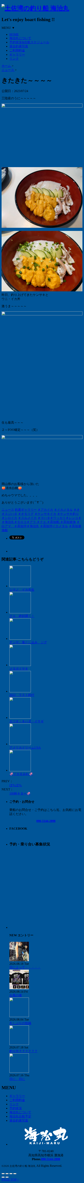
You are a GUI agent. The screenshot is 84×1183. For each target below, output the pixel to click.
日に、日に (17, 1079)
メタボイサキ (18, 668)
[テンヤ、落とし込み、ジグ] (20, 638)
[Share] (7, 1173)
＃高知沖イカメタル (54, 526)
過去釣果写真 (18, 46)
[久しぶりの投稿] (19, 1016)
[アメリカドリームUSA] (20, 744)
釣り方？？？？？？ (23, 1051)
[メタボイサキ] (20, 665)
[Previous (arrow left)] (3, 1177)
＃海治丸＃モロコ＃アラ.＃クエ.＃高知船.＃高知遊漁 (39, 522)
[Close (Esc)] (3, 1173)
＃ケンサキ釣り (68, 513)
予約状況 (15, 1108)
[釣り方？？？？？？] (19, 1044)
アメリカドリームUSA (25, 747)
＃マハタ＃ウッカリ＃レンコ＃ (59, 518)
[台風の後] (19, 988)
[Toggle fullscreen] (11, 1173)
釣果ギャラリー (26, 509)
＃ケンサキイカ (45, 513)
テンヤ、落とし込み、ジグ (28, 642)
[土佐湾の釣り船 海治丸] (35, 8)
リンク (14, 58)
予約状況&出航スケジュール (29, 42)
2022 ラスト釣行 (21, 695)
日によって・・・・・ (25, 967)
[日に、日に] (19, 1071)
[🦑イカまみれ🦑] (20, 770)
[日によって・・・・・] (19, 960)
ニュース (8, 509)
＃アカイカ (45, 509)
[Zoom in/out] (14, 1173)
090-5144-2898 (45, 821)
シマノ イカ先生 (21, 589)
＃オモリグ (26, 513)
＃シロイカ (9, 518)
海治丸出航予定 (20, 1116)
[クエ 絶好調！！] (20, 612)
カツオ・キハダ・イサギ (26, 721)
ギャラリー (17, 54)
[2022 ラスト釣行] (20, 691)
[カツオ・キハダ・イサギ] (20, 717)
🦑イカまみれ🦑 (21, 774)
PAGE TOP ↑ (10, 1179)
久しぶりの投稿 (20, 1023)
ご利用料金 (17, 50)
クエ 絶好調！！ (21, 616)
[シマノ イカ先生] (20, 586)
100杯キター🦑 (19, 793)
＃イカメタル (63, 509)
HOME (14, 34)
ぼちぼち (15, 785)
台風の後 (15, 995)
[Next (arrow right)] (7, 1177)
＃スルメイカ (27, 518)
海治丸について (20, 38)
